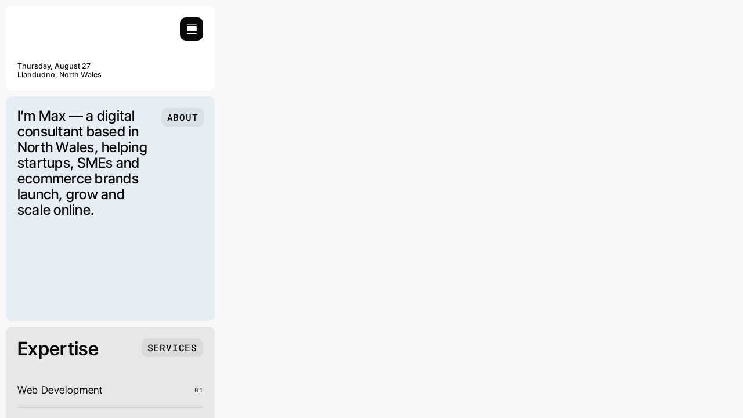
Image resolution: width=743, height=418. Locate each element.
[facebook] (144, 74)
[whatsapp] (181, 74)
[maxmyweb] (60, 22)
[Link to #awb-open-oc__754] (191, 29)
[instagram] (163, 74)
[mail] (199, 74)
